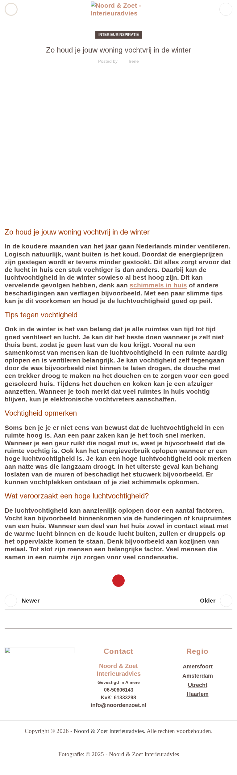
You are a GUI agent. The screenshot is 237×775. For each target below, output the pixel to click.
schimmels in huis (158, 285)
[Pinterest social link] (118, 580)
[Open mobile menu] (11, 9)
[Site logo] (118, 8)
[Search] (225, 9)
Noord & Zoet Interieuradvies (109, 731)
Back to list (118, 601)
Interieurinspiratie (118, 34)
